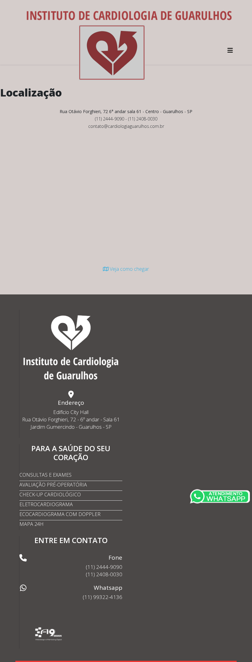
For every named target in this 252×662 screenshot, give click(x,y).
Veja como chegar (128, 269)
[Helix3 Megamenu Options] (230, 50)
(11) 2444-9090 (104, 566)
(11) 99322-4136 (102, 597)
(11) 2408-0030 (104, 574)
